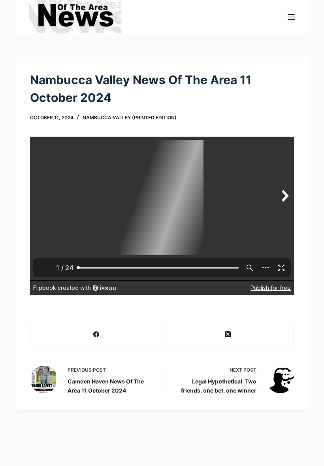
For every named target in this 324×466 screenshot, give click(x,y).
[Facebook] (96, 334)
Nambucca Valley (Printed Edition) (130, 117)
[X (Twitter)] (228, 334)
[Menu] (291, 17)
